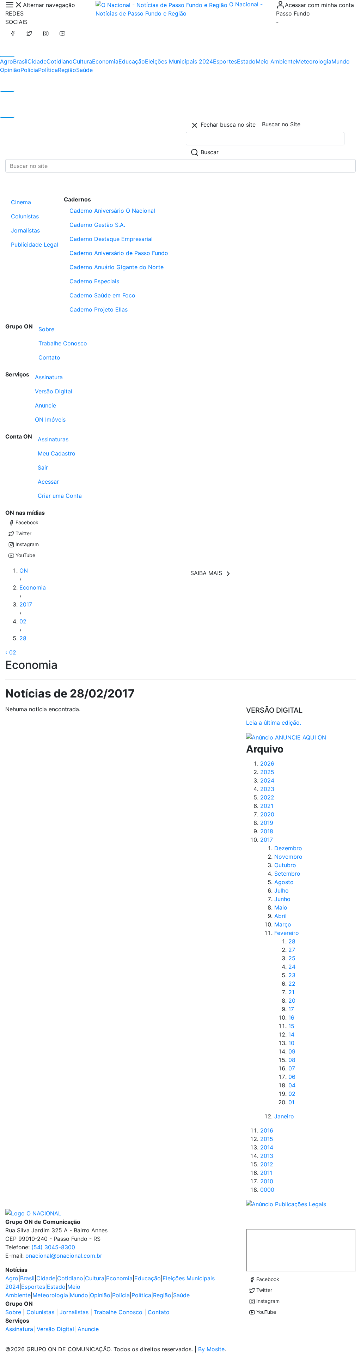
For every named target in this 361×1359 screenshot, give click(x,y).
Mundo (340, 61)
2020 (267, 814)
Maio (280, 907)
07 (291, 1068)
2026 (267, 763)
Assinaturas (53, 439)
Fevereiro (286, 932)
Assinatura (49, 377)
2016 (266, 1130)
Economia (105, 61)
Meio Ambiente (276, 61)
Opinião (10, 69)
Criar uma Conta (60, 495)
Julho (281, 890)
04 (291, 1085)
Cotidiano (60, 61)
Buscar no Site (281, 124)
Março (282, 924)
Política (48, 69)
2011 (266, 1172)
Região (67, 69)
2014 (266, 1147)
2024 (267, 780)
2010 (266, 1181)
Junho (282, 898)
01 (291, 1102)
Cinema (21, 202)
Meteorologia (313, 61)
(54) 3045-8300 (53, 1247)
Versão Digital (53, 391)
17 (291, 1009)
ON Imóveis (50, 419)
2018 (266, 831)
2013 (266, 1155)
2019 (266, 822)
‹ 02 (10, 652)
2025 (267, 771)
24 (291, 966)
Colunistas (25, 216)
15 (291, 1025)
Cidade (37, 61)
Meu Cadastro (56, 453)
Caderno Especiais (94, 281)
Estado (246, 61)
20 (291, 1000)
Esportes (225, 61)
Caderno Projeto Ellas (98, 309)
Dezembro (288, 848)
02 (22, 621)
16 (291, 1017)
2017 (25, 604)
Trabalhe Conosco (62, 343)
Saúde (84, 69)
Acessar (48, 481)
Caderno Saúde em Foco (102, 295)
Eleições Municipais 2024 (179, 61)
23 (291, 975)
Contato (49, 357)
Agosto (284, 882)
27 (291, 949)
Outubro (285, 865)
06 (291, 1076)
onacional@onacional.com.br (63, 1255)
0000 (267, 1189)
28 (22, 638)
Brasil (20, 61)
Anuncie (45, 405)
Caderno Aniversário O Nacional (112, 210)
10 (291, 1042)
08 (291, 1059)
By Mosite (211, 1349)
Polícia (29, 69)
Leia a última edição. (273, 722)
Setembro (287, 873)
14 (291, 1034)
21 (291, 992)
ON (23, 570)
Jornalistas (25, 230)
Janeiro (284, 1116)
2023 (267, 788)
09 (291, 1051)
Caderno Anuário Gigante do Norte (116, 267)
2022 (267, 797)
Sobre (46, 329)
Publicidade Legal (34, 244)
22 (291, 983)
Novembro (288, 856)
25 (291, 958)
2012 (266, 1164)
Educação (131, 61)
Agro (6, 61)
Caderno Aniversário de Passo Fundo (118, 252)
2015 (266, 1138)
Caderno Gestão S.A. (97, 224)
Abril (280, 915)
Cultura (82, 61)
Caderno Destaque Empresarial (111, 238)
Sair (43, 467)
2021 (266, 805)
